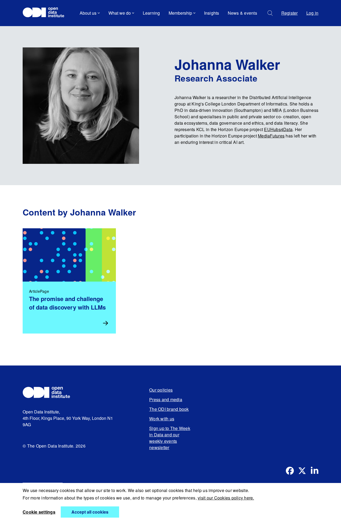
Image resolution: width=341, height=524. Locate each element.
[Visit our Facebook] (290, 471)
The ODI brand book (169, 409)
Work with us (161, 419)
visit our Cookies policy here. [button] (226, 498)
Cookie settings (39, 512)
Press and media (165, 399)
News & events (242, 13)
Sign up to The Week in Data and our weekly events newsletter (169, 437)
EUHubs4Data (278, 129)
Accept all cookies (89, 512)
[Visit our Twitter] (302, 471)
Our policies (161, 390)
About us (88, 13)
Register (289, 13)
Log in (312, 13)
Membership (180, 13)
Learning (151, 13)
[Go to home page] (46, 13)
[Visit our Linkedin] (314, 471)
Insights (211, 13)
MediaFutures (271, 136)
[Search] (270, 13)
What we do (119, 13)
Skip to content (40, 28)
